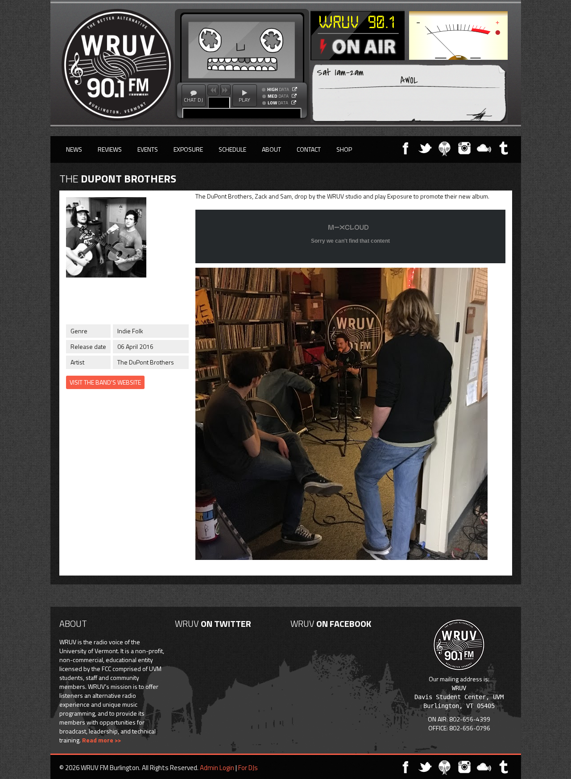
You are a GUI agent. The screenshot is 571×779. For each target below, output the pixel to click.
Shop (344, 149)
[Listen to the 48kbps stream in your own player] (293, 102)
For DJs (248, 767)
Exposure (188, 149)
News (74, 149)
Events (147, 149)
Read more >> (101, 740)
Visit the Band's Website (105, 382)
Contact (309, 149)
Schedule (232, 149)
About (271, 149)
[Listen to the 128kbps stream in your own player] (294, 95)
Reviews (110, 149)
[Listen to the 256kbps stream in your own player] (294, 89)
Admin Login (217, 767)
